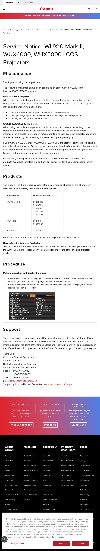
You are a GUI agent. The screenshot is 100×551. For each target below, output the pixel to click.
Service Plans (66, 475)
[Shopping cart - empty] (89, 8)
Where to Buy (47, 495)
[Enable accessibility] (4, 539)
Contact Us (65, 456)
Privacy (82, 461)
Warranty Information (50, 500)
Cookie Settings (85, 470)
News (7, 466)
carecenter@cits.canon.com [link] (24, 380)
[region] (47, 531)
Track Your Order (48, 461)
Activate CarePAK (30, 466)
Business (29, 2)
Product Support (67, 461)
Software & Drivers (67, 466)
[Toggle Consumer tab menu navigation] (4, 9)
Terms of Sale (47, 456)
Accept (81, 543)
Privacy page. (58, 537)
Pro (19, 2)
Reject (61, 543)
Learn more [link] (79, 425)
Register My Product (31, 490)
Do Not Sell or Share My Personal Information (87, 480)
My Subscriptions (30, 485)
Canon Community (67, 485)
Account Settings (30, 480)
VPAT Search (84, 504)
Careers (8, 470)
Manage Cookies (17, 543)
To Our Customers (86, 490)
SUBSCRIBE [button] (50, 425)
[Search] (96, 8)
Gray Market (47, 504)
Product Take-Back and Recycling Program (11, 499)
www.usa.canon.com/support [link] (58, 384)
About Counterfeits (49, 509)
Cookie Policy (85, 466)
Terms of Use (84, 456)
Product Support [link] (21, 425)
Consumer (9, 2)
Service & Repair (67, 480)
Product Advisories (68, 470)
